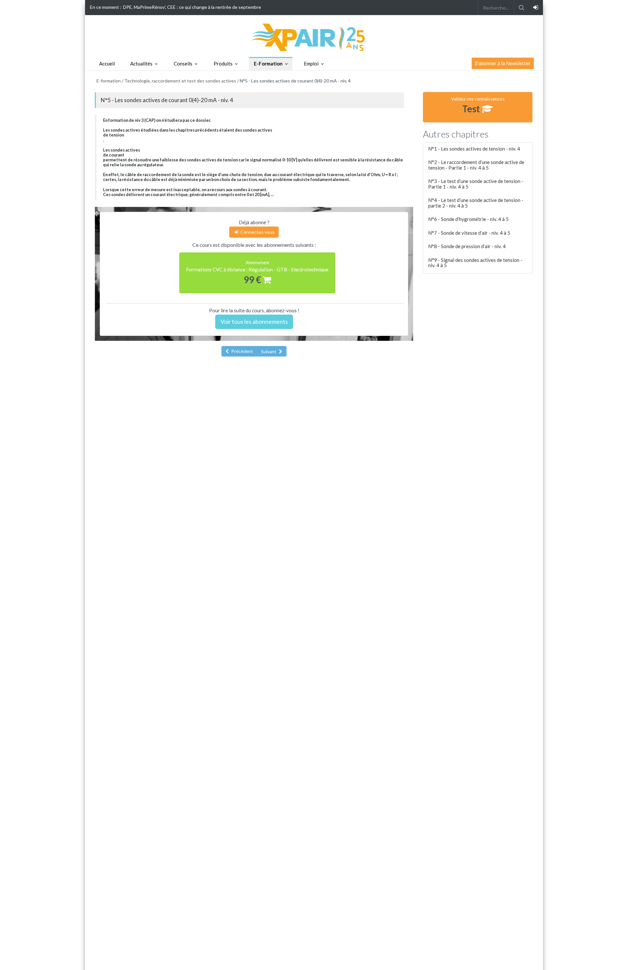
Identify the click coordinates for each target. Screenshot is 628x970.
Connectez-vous (256, 232)
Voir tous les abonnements (254, 321)
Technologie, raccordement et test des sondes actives (180, 80)
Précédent (241, 351)
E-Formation (268, 63)
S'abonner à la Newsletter (503, 63)
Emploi (311, 63)
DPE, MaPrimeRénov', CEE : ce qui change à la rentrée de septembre (192, 7)
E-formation (108, 80)
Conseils (183, 63)
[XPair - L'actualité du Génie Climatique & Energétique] (314, 37)
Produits (223, 63)
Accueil (107, 63)
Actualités (141, 63)
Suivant (269, 351)
